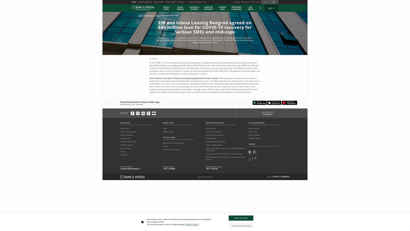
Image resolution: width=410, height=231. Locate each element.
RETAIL (134, 2)
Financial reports (126, 145)
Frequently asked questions (216, 142)
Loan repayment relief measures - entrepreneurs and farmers (225, 158)
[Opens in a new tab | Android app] (260, 103)
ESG (205, 2)
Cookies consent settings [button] (241, 226)
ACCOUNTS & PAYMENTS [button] (194, 8)
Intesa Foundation (126, 135)
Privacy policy (210, 128)
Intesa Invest (253, 132)
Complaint (237, 2)
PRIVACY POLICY (191, 224)
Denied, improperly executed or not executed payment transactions (225, 149)
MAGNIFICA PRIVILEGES (145, 2)
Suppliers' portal (254, 138)
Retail (140, 15)
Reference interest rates (171, 150)
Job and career (125, 148)
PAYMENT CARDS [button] (222, 8)
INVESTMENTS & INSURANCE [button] (236, 8)
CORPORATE (180, 2)
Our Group (250, 8)
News (158, 15)
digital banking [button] (180, 8)
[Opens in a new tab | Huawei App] (289, 103)
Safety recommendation (214, 145)
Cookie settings (211, 138)
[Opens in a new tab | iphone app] (274, 103)
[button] (260, 8)
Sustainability (125, 138)
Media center (149, 15)
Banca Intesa (125, 128)
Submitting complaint (213, 132)
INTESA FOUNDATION (195, 2)
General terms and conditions (173, 143)
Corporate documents (128, 142)
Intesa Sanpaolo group (128, 132)
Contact (123, 152)
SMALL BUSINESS (159, 2)
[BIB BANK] (144, 8)
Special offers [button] (166, 8)
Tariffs (165, 146)
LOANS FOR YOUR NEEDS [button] (208, 8)
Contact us (247, 2)
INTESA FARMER (170, 2)
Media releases (168, 132)
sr (265, 2)
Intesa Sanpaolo (254, 135)
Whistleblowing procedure (215, 135)
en (274, 2)
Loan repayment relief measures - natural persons (224, 154)
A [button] (250, 158)
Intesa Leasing (254, 128)
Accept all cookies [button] (241, 218)
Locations (123, 155)
